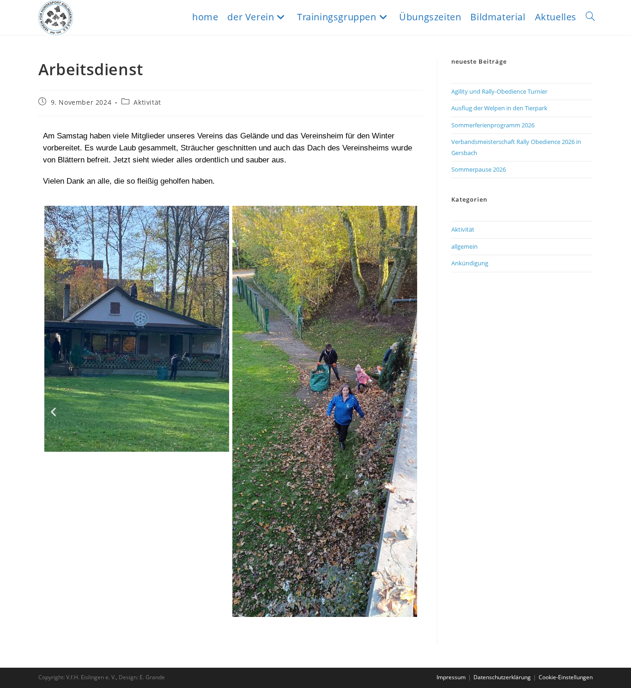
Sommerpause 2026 (478, 169)
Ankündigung (469, 263)
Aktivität (147, 102)
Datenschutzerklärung (502, 677)
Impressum (451, 677)
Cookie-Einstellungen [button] (566, 677)
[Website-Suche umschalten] (590, 17)
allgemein (464, 246)
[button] (53, 411)
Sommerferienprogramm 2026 (492, 125)
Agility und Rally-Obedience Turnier (499, 91)
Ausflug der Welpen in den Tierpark (499, 108)
